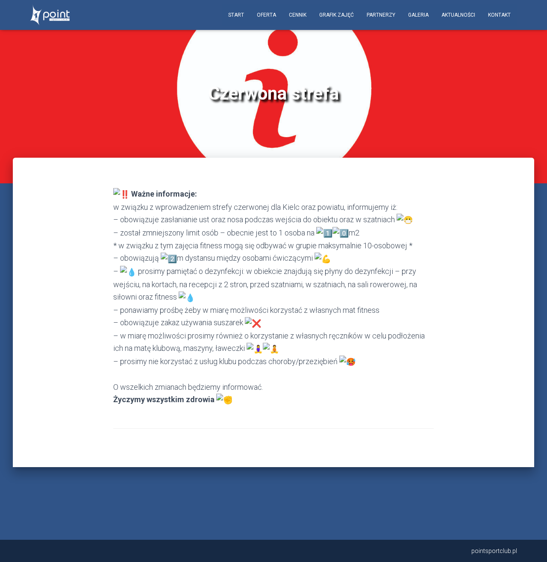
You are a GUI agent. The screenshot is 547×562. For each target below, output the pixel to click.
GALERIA (418, 15)
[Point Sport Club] (50, 15)
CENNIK (297, 15)
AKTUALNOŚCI (458, 15)
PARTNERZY (381, 15)
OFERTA (266, 15)
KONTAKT (499, 15)
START (236, 15)
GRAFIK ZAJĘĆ (336, 15)
